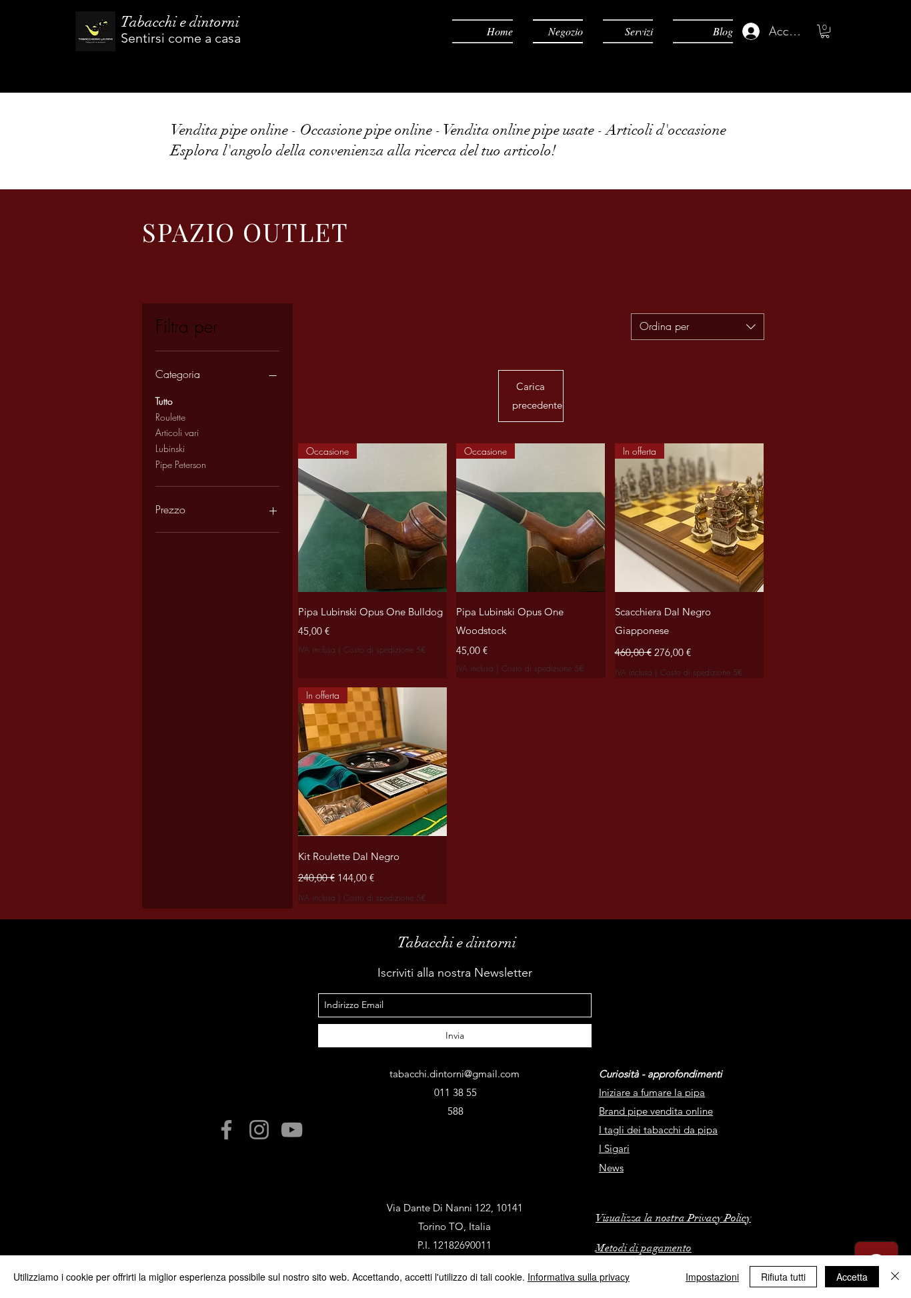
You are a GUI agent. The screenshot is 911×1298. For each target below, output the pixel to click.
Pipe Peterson (180, 464)
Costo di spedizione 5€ (384, 650)
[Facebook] (226, 1130)
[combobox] (697, 326)
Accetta (852, 1276)
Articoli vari (177, 432)
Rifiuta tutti (783, 1276)
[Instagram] (259, 1130)
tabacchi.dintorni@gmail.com (454, 1073)
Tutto (164, 401)
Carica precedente (537, 395)
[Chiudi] (895, 1276)
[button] (825, 31)
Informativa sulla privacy (579, 1276)
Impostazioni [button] (712, 1276)
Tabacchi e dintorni (180, 22)
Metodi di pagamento (644, 1248)
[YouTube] (292, 1130)
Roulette (170, 417)
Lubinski (170, 448)
